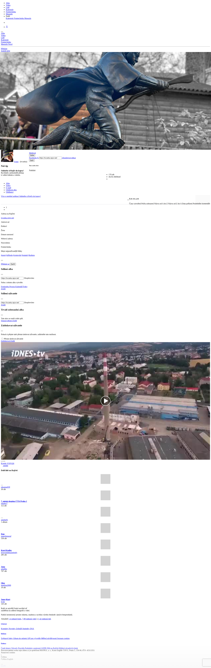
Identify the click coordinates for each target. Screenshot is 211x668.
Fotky (25, 287)
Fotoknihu (5, 287)
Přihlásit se (5, 264)
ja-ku (3, 602)
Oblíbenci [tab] (9, 192)
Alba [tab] (8, 183)
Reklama (3, 633)
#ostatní (25, 255)
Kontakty (5, 629)
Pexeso (12, 287)
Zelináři (19, 629)
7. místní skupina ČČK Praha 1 (14, 501)
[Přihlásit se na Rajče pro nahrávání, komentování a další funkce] (7, 27)
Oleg (3, 583)
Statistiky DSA (28, 629)
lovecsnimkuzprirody (9, 553)
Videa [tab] (8, 185)
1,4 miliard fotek (15, 619)
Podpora (3, 643)
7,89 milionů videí (29, 619)
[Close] (2, 260)
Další (32, 160)
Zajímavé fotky (7, 638)
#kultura (31, 255)
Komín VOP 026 (7, 463)
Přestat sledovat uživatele (13, 339)
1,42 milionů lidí (44, 619)
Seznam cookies (63, 638)
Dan (3, 534)
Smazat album (6, 321)
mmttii (5, 466)
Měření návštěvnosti (49, 638)
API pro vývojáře (34, 638)
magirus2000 (6, 585)
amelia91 (4, 520)
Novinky (12, 629)
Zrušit (3, 289)
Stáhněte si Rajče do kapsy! (30, 196)
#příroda (9, 255)
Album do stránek (20, 638)
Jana (3, 567)
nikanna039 (5, 487)
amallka (4, 569)
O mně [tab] (8, 188)
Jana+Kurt (5, 599)
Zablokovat (5, 341)
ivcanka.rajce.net (7, 218)
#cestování (17, 255)
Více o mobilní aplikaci (10, 196)
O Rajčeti (4, 624)
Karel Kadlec (6, 550)
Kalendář (19, 287)
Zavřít (13, 264)
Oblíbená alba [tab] (11, 190)
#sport (3, 255)
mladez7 (4, 503)
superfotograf (6, 536)
